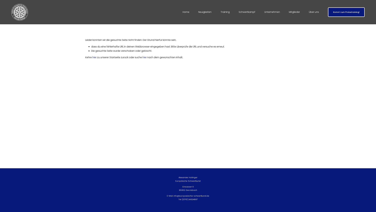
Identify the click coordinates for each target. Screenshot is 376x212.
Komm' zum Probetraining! (346, 12)
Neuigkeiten (205, 12)
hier (94, 57)
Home (186, 12)
